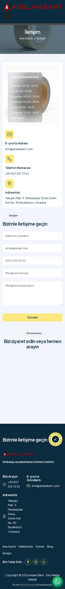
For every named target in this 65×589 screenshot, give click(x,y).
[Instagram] (36, 562)
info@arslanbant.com (19, 149)
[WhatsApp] (44, 562)
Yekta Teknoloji (28, 584)
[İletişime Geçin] (55, 439)
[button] (6, 15)
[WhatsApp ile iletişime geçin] (58, 582)
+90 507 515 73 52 (17, 173)
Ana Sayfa (26, 38)
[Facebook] (28, 562)
